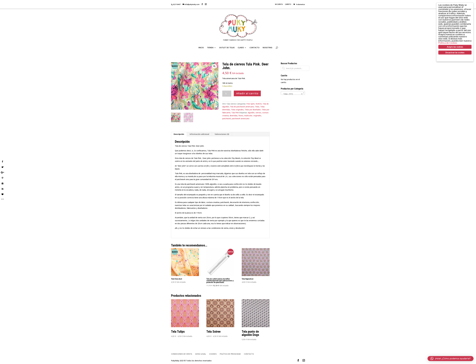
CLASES (241, 48)
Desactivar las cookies (454, 52)
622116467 (177, 4)
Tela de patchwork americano (242, 106)
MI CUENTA (279, 4)
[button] (214, 66)
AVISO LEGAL (200, 354)
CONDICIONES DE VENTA (181, 354)
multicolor (248, 115)
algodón (251, 112)
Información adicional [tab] (199, 134)
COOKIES (213, 354)
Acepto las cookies (455, 46)
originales (257, 115)
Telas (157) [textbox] (292, 94)
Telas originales (237, 109)
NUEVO (259, 104)
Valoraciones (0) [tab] (222, 134)
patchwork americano (240, 118)
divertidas (234, 115)
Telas (257, 106)
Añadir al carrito (247, 93)
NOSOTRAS (267, 48)
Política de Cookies (447, 42)
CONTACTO (254, 48)
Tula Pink (235, 112)
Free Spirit (250, 104)
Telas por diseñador (253, 109)
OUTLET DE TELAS (227, 48)
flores (240, 115)
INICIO (201, 48)
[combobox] (293, 93)
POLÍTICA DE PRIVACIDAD (230, 354)
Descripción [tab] (179, 134)
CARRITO (288, 4)
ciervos (258, 112)
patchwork (226, 118)
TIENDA (210, 48)
